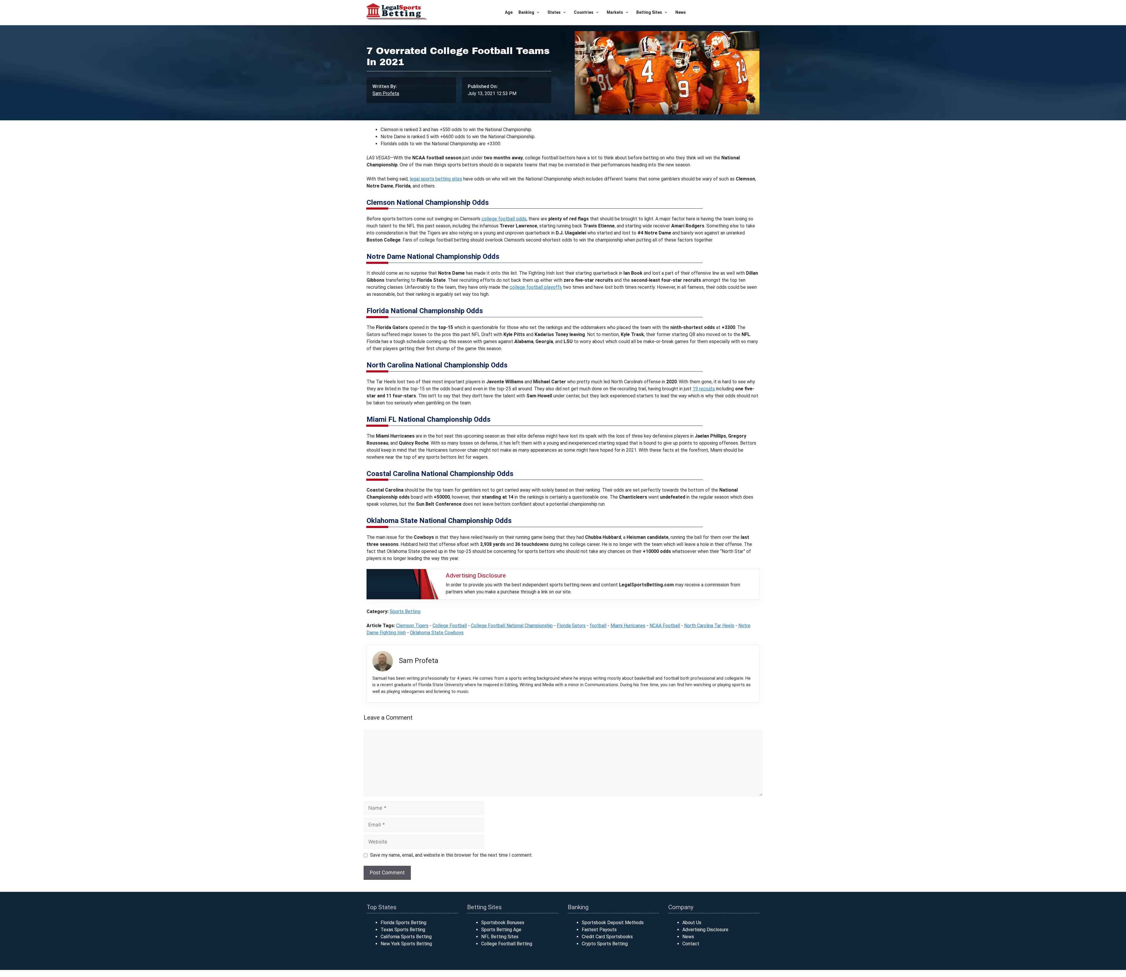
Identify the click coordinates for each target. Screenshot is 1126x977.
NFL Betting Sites (499, 936)
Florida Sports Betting (403, 922)
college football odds (503, 219)
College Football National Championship (512, 625)
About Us (691, 922)
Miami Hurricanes (628, 625)
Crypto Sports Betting (605, 943)
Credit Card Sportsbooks (607, 936)
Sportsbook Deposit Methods (613, 922)
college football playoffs (536, 287)
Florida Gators (571, 625)
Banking (526, 12)
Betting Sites (649, 12)
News (680, 12)
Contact (690, 943)
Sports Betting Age (501, 929)
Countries (583, 12)
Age (509, 12)
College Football (450, 625)
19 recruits (704, 389)
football (598, 625)
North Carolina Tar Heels (709, 625)
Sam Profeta (385, 93)
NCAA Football (665, 625)
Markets (615, 12)
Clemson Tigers (412, 625)
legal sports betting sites (436, 179)
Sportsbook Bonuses (502, 922)
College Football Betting (506, 943)
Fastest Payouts (599, 929)
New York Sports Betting (406, 943)
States (554, 12)
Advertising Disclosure (705, 929)
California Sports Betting (406, 936)
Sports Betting (405, 611)
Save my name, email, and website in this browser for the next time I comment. (451, 855)
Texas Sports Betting (403, 929)
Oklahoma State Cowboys (437, 632)
